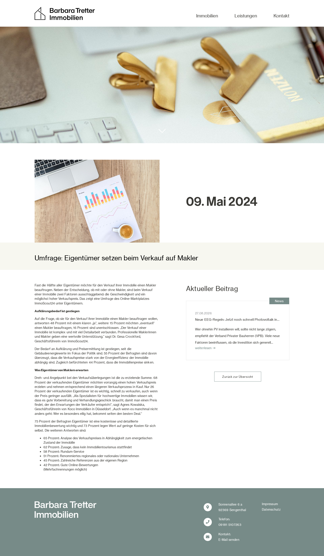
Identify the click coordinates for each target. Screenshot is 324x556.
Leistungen (246, 15)
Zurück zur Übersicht (237, 376)
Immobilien (207, 15)
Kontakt (281, 15)
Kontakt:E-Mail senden (228, 536)
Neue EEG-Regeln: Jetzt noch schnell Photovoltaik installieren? (244, 319)
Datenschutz (271, 509)
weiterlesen (203, 348)
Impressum (270, 504)
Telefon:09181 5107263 (229, 521)
